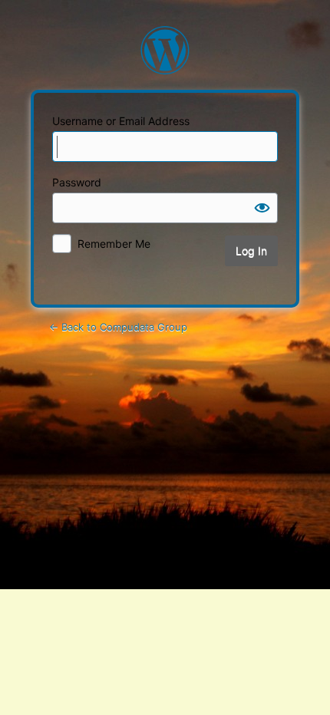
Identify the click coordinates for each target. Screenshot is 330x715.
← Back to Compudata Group (118, 327)
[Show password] (262, 208)
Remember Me (114, 243)
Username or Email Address (121, 120)
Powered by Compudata (165, 50)
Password (76, 182)
